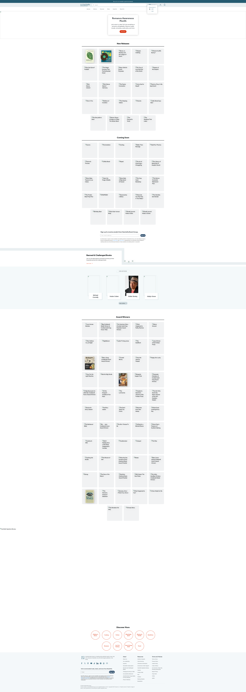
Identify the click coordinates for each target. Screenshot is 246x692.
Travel (139, 646)
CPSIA (153, 676)
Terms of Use (155, 659)
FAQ (138, 674)
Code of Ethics (155, 665)
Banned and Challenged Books (128, 668)
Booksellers (139, 681)
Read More (123, 31)
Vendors (139, 676)
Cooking (106, 635)
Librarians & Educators (142, 663)
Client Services (140, 661)
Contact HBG (140, 672)
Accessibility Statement (128, 673)
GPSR (153, 678)
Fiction (117, 635)
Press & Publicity (126, 679)
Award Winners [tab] (123, 317)
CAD (152, 11)
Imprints (115, 9)
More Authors (122, 303)
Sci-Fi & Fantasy (117, 646)
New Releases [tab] (123, 43)
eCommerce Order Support (143, 665)
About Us (122, 9)
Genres (88, 9)
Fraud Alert (154, 673)
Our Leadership (126, 661)
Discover (102, 9)
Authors (95, 9)
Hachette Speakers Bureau (143, 668)
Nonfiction (150, 635)
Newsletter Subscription (128, 665)
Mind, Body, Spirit (128, 635)
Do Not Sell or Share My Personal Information (157, 668)
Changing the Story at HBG (129, 671)
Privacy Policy (155, 661)
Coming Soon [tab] (123, 137)
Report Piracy (155, 671)
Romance (106, 646)
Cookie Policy (155, 663)
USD (152, 9)
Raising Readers (140, 679)
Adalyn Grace (151, 296)
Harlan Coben (114, 296)
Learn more (88, 263)
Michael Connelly (95, 296)
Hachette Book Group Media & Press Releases (129, 676)
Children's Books (95, 635)
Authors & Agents (141, 659)
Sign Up (143, 235)
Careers (139, 670)
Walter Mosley (132, 296)
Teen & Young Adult (128, 646)
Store (108, 9)
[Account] (160, 5)
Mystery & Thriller (139, 635)
